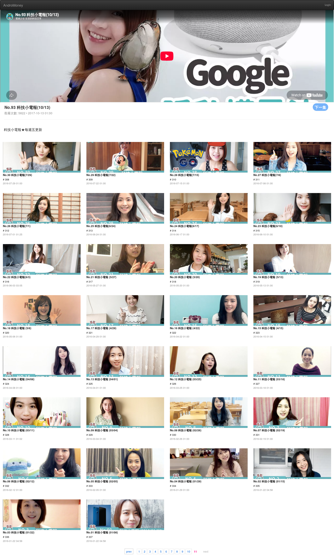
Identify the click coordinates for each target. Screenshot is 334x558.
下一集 (320, 107)
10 (188, 551)
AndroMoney (13, 5)
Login (328, 5)
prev (129, 551)
